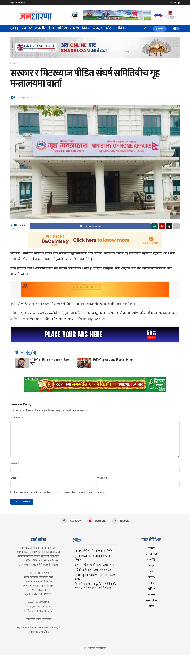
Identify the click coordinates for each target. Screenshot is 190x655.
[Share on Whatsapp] (154, 226)
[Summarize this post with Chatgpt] (169, 226)
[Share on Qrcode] (162, 226)
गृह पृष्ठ (14, 28)
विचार (85, 28)
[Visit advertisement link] (123, 15)
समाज (151, 583)
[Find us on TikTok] (179, 3)
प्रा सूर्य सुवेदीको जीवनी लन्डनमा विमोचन (95, 551)
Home (12, 62)
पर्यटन (109, 28)
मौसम (151, 606)
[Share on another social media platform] (176, 226)
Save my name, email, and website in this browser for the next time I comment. (59, 492)
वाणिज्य (62, 28)
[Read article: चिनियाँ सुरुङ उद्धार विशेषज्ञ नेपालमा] (84, 363)
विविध (120, 28)
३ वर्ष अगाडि (34, 97)
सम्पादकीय (151, 600)
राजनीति (40, 28)
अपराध (151, 577)
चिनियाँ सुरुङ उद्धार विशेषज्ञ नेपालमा (113, 359)
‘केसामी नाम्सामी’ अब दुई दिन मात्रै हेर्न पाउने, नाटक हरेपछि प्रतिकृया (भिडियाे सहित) (95, 586)
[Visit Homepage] (36, 15)
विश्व (51, 28)
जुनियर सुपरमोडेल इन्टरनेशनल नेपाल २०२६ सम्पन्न (95, 577)
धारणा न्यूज (21, 97)
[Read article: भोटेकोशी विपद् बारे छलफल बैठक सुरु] (22, 363)
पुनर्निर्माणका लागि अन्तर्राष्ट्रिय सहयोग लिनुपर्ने (92, 558)
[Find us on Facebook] (171, 3)
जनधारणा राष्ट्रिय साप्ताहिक (98, 648)
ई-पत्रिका (159, 29)
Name (14, 463)
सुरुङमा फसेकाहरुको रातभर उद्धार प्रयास (94, 565)
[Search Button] (145, 28)
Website (102, 478)
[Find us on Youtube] (175, 3)
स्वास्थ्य (74, 28)
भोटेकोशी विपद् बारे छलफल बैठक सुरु (49, 361)
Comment (17, 418)
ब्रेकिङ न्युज (151, 554)
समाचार (27, 28)
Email (14, 478)
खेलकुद (97, 28)
